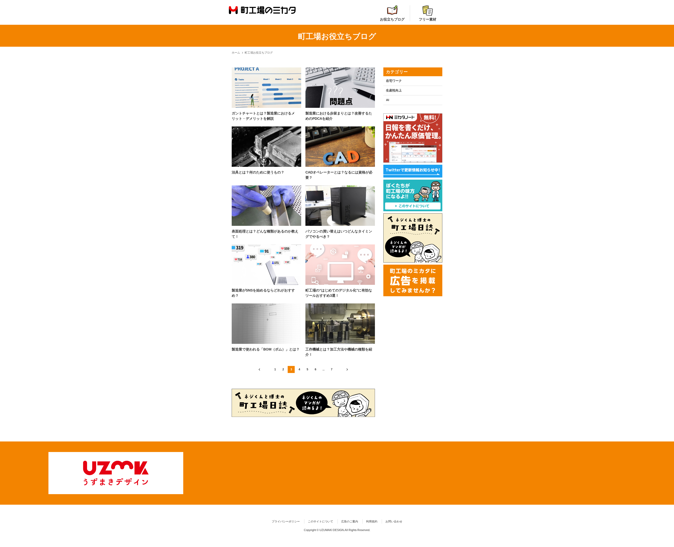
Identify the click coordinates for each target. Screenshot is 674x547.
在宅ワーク (394, 81)
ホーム (236, 52)
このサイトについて (320, 521)
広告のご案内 (349, 521)
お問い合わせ (393, 521)
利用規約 (371, 521)
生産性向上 (394, 90)
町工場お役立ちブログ (259, 52)
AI (387, 100)
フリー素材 (427, 19)
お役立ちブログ (392, 19)
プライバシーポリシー (286, 521)
